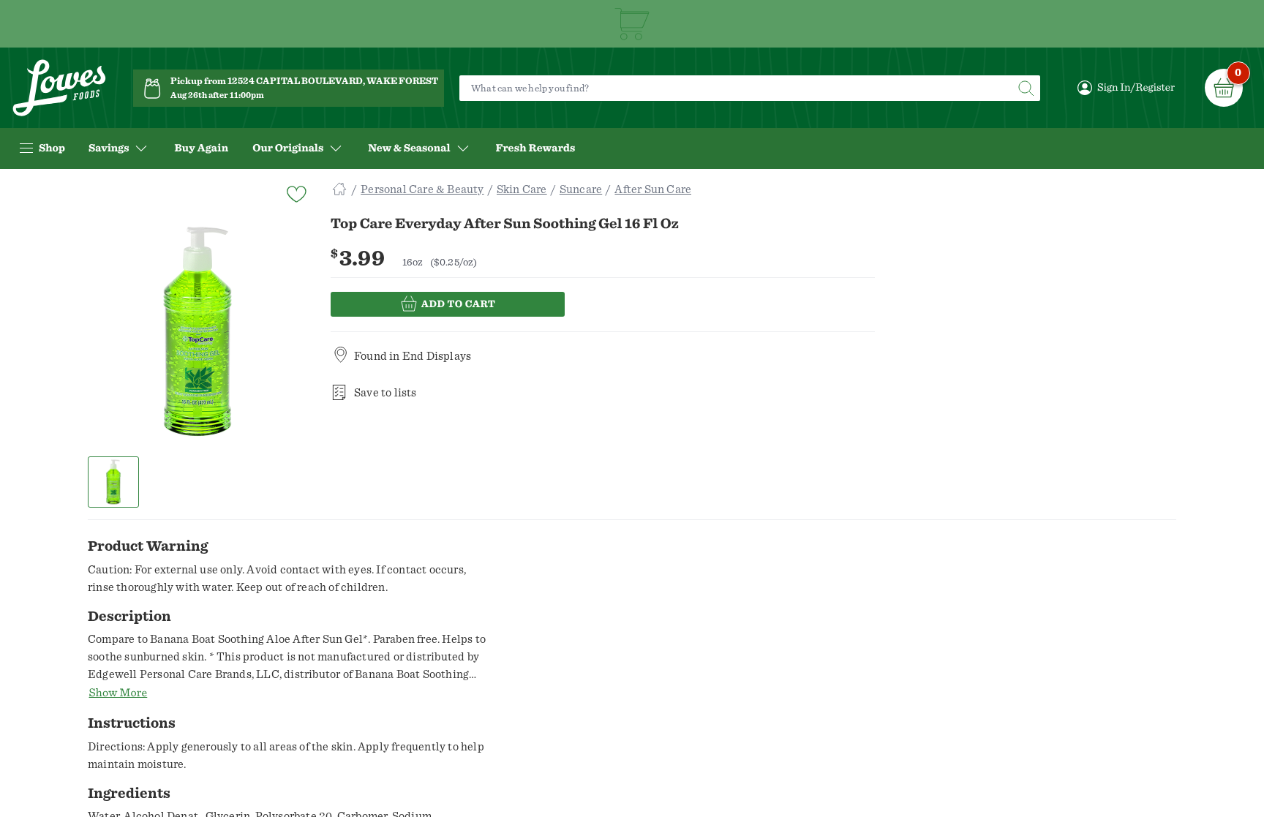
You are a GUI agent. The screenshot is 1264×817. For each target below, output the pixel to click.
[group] (197, 332)
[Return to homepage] (59, 88)
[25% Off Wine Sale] (632, 24)
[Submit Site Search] (1025, 88)
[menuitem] (201, 148)
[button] (114, 482)
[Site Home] (339, 189)
